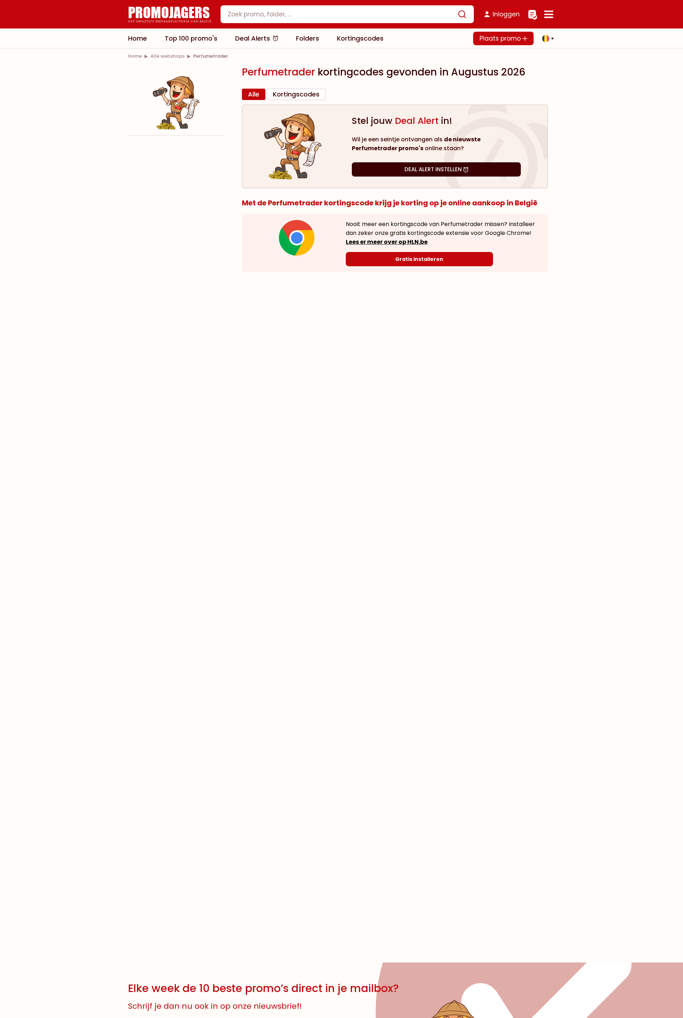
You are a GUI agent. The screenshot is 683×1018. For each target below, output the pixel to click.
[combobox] (347, 14)
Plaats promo (501, 38)
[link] (135, 56)
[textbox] (341, 14)
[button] (546, 38)
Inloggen (506, 14)
